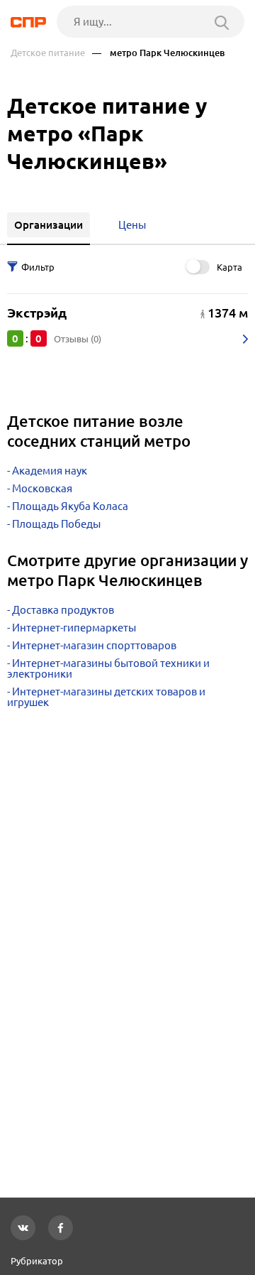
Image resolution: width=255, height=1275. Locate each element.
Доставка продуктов (63, 609)
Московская (42, 488)
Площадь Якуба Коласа (70, 506)
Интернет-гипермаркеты (74, 627)
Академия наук (49, 470)
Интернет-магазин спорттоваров (94, 645)
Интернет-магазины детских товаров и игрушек (106, 696)
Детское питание (48, 53)
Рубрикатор (37, 1260)
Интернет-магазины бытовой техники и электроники (108, 668)
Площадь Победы (56, 524)
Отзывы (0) (77, 338)
